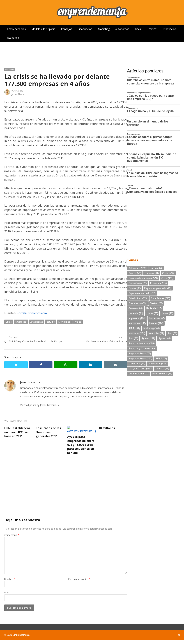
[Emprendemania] (92, 12)
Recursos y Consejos (141, 348)
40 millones (106, 428)
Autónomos (122, 29)
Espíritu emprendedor (157, 288)
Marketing (104, 29)
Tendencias (136, 363)
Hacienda (154, 308)
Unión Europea (138, 373)
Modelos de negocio (43, 29)
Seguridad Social (139, 353)
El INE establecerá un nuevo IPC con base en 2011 (17, 432)
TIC (133, 368)
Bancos (156, 268)
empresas (20, 321)
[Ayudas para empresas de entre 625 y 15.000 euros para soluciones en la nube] (81, 428)
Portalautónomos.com (32, 313)
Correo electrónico (79, 579)
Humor (152, 313)
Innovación (169, 29)
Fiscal (138, 29)
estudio (51, 321)
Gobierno (135, 308)
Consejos (66, 29)
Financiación (85, 29)
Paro (172, 333)
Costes (168, 273)
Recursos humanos (141, 343)
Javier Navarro (19, 94)
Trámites (152, 29)
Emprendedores (16, 29)
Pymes (77, 321)
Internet (156, 323)
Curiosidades (137, 283)
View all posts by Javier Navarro (40, 405)
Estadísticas (36, 321)
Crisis (9, 321)
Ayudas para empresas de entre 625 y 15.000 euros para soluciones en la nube (81, 445)
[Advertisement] (92, 54)
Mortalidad (64, 321)
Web (6, 592)
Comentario (11, 535)
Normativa (136, 333)
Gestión (156, 303)
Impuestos (136, 318)
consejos (152, 273)
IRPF (134, 328)
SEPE (161, 358)
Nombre (9, 579)
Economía (13, 37)
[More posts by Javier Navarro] (7, 94)
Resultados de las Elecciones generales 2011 (48, 432)
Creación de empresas (143, 278)
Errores (134, 288)
